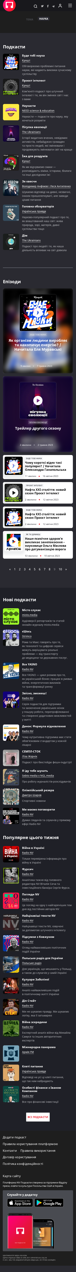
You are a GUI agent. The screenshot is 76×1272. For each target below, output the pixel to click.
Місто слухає (31, 610)
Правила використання (37, 1151)
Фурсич (27, 869)
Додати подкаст (14, 1137)
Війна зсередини (34, 1022)
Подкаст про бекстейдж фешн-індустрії (47, 762)
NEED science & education (38, 110)
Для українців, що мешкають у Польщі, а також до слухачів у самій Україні (47, 971)
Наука (43, 18)
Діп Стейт (29, 1000)
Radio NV (27, 669)
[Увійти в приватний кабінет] (60, 5)
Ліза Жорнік (29, 756)
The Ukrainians (31, 132)
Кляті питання (32, 1066)
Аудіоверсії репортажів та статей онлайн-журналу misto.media (43, 622)
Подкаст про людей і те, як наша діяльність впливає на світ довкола (44, 248)
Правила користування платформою (30, 1144)
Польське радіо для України (42, 958)
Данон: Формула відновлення (44, 726)
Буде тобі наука (33, 55)
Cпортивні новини (34, 801)
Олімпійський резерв (38, 790)
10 (60, 569)
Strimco (26, 636)
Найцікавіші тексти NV (39, 915)
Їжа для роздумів (35, 156)
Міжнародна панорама (39, 1047)
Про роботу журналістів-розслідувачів (46, 781)
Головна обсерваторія (38, 206)
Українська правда (34, 211)
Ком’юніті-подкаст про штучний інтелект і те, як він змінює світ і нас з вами (45, 95)
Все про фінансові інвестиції (40, 1102)
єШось (26, 631)
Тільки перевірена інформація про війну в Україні (44, 860)
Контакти (10, 1151)
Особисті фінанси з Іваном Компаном (41, 1089)
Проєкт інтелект (33, 80)
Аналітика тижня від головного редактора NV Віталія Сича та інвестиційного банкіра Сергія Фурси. (46, 883)
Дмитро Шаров (31, 795)
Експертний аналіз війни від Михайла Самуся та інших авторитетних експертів (46, 1036)
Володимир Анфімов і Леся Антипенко (46, 186)
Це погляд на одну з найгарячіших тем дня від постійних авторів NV (47, 907)
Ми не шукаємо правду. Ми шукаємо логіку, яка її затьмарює (45, 1013)
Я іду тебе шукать (35, 770)
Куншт (26, 60)
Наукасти (29, 105)
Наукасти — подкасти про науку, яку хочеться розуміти (45, 118)
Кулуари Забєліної (35, 979)
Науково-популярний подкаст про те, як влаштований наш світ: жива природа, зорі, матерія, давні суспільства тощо (45, 223)
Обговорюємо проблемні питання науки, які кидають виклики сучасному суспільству (46, 70)
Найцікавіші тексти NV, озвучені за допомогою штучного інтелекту (44, 928)
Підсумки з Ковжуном (38, 936)
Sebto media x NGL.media (38, 775)
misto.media (29, 615)
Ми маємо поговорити (38, 809)
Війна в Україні (33, 847)
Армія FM (28, 1052)
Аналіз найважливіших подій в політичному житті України (40, 992)
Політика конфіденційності (23, 1164)
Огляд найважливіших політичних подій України (44, 949)
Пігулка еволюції (34, 127)
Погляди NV (30, 894)
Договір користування (19, 1157)
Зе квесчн (29, 181)
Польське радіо (31, 963)
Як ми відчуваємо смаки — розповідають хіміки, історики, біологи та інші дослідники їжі (46, 170)
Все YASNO (29, 664)
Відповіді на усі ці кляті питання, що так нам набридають (43, 1079)
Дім (24, 235)
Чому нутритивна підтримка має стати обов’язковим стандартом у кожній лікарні (46, 741)
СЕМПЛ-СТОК (31, 751)
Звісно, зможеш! (34, 693)
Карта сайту (12, 1176)
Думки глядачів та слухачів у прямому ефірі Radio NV (46, 822)
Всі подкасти (38, 1117)
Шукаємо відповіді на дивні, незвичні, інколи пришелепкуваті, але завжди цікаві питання (46, 195)
